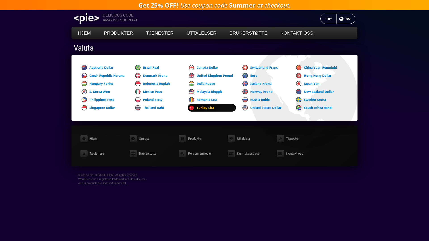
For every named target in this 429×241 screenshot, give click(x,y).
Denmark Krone (155, 75)
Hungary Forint (101, 83)
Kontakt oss (296, 32)
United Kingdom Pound (215, 75)
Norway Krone (261, 91)
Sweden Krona (315, 100)
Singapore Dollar (102, 108)
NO (350, 19)
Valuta (84, 48)
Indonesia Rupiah (156, 83)
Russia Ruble (260, 100)
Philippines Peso (102, 100)
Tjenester (160, 32)
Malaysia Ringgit (209, 91)
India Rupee (206, 83)
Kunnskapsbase (248, 153)
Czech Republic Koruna (106, 75)
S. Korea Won (99, 91)
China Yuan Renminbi (320, 67)
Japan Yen (311, 83)
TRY (331, 19)
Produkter (118, 32)
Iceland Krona (260, 83)
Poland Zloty (152, 100)
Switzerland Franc (264, 67)
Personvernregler (200, 153)
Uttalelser (202, 32)
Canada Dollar (207, 67)
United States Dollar (265, 108)
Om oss (144, 138)
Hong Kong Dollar (317, 75)
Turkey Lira (205, 108)
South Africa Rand (318, 108)
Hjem (84, 32)
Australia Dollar (101, 67)
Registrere (97, 153)
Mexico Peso (152, 91)
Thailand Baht (153, 108)
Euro (253, 75)
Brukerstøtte (248, 32)
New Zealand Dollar (319, 91)
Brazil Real (151, 67)
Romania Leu (207, 100)
